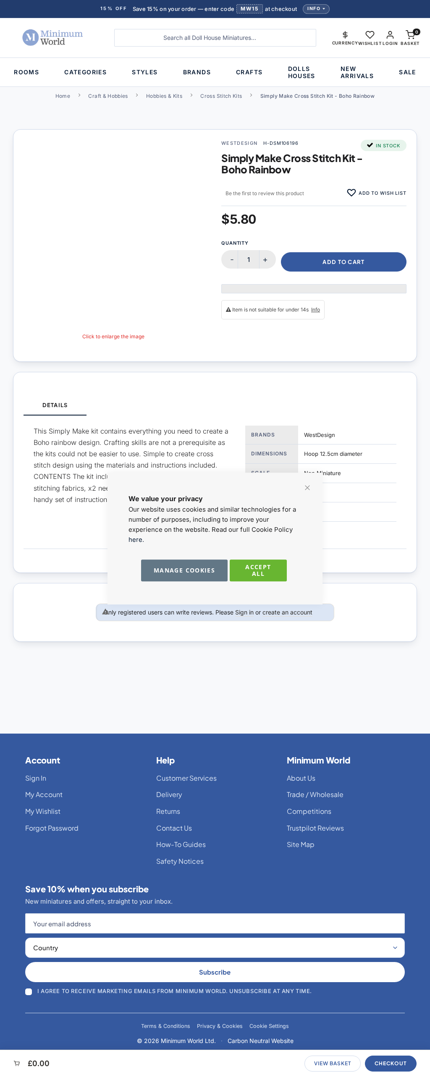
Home (62, 96)
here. (136, 540)
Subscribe (215, 972)
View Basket (332, 1063)
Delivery (169, 794)
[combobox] (215, 38)
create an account (287, 612)
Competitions (309, 811)
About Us (301, 778)
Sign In (35, 778)
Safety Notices (180, 861)
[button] (345, 38)
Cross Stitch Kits (221, 96)
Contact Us (174, 827)
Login (390, 43)
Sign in (244, 612)
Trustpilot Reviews (315, 827)
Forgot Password (52, 827)
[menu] (215, 72)
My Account (44, 794)
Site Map (301, 844)
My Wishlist (42, 811)
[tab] (55, 406)
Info (313, 8)
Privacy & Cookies (220, 1026)
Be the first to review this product (264, 193)
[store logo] (54, 38)
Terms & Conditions (165, 1026)
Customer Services (186, 778)
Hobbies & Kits (164, 96)
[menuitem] (26, 72)
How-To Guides (181, 844)
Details (54, 405)
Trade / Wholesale (315, 794)
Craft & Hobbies (108, 96)
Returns (168, 811)
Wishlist (370, 43)
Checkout (391, 1063)
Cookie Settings (269, 1026)
